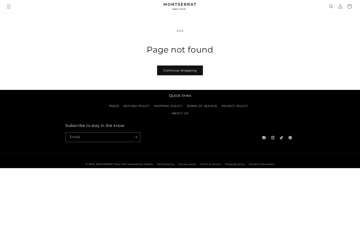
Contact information (261, 164)
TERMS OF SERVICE (202, 106)
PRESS (114, 106)
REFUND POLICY (136, 106)
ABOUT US (180, 113)
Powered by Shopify (140, 164)
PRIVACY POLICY (234, 106)
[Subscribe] (135, 137)
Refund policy (166, 164)
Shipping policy (235, 164)
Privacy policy (187, 164)
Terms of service (210, 164)
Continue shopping (180, 70)
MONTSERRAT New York (111, 164)
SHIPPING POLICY (168, 106)
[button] (8, 6)
